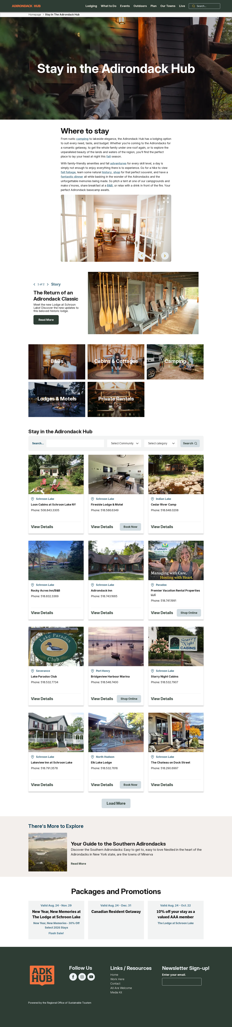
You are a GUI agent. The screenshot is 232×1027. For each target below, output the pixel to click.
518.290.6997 (169, 768)
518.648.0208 (169, 510)
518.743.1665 (109, 596)
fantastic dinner (72, 176)
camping (82, 138)
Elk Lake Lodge (101, 762)
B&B (110, 185)
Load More (116, 803)
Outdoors (140, 6)
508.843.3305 (50, 510)
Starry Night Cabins (164, 676)
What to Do (108, 6)
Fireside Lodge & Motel (107, 504)
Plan (154, 6)
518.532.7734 (49, 682)
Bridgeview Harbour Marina (110, 676)
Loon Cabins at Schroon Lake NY (53, 504)
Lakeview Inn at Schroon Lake (51, 762)
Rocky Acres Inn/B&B (45, 590)
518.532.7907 (169, 682)
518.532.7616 (109, 768)
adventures (118, 163)
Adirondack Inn (101, 590)
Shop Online (189, 612)
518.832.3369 (50, 596)
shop (116, 172)
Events (125, 6)
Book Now (130, 526)
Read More (46, 319)
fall (108, 156)
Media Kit (116, 992)
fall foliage (68, 172)
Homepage (34, 14)
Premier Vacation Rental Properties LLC (175, 593)
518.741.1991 (168, 600)
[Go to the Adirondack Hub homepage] (26, 6)
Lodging (91, 6)
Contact (115, 983)
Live (182, 6)
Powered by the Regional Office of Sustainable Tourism (59, 1002)
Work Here (117, 979)
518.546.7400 (109, 682)
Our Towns (167, 6)
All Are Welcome (121, 988)
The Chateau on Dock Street (170, 762)
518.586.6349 (110, 510)
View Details (42, 526)
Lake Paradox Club (44, 676)
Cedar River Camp (163, 504)
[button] (142, 255)
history (107, 172)
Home (114, 974)
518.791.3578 (49, 768)
